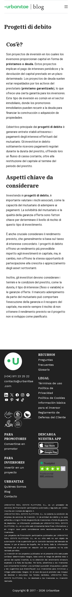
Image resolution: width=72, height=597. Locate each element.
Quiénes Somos (15, 486)
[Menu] (66, 6)
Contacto (10, 496)
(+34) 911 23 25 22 (16, 376)
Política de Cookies (51, 398)
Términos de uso (50, 383)
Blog (7, 491)
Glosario (44, 369)
